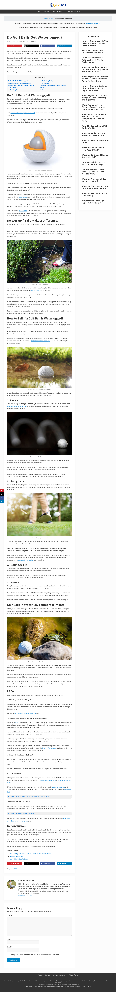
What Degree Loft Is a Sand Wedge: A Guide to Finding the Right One (94, 97)
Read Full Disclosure (73, 984)
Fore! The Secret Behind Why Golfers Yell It (95, 127)
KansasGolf (61, 986)
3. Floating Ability (47, 81)
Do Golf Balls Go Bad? (17, 856)
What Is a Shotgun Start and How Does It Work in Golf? (95, 187)
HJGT (17, 722)
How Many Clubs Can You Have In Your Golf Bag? (93, 163)
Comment (10, 915)
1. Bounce (13, 87)
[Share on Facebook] (2, 498)
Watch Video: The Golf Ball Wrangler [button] (22, 813)
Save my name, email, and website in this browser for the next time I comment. (35, 955)
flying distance (36, 290)
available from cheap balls (47, 780)
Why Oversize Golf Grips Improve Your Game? (93, 201)
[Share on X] (2, 494)
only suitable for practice (26, 560)
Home (45, 18)
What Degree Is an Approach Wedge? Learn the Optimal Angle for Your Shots (95, 78)
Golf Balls (50, 18)
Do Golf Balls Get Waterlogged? (18, 81)
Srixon (44, 748)
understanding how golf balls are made (23, 113)
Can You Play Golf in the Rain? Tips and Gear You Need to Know (30, 854)
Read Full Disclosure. (93, 23)
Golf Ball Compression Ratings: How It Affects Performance (92, 59)
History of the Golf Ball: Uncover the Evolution (93, 51)
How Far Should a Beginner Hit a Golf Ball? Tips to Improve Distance (94, 88)
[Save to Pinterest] (2, 490)
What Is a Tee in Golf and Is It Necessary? (94, 194)
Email (9, 947)
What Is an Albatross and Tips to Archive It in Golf (93, 134)
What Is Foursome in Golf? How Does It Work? (94, 148)
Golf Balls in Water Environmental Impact (53, 85)
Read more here (87, 986)
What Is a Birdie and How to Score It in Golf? (95, 156)
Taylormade (52, 748)
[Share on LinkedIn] (2, 501)
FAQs (42, 87)
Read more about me (25, 896)
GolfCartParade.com (29, 986)
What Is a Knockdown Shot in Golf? (95, 141)
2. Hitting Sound (15, 90)
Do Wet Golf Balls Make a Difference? (20, 83)
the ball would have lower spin (40, 341)
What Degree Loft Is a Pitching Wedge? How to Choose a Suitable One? (93, 107)
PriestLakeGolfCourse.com (45, 986)
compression (22, 197)
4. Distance (45, 83)
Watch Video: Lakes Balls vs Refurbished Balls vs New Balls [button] (29, 797)
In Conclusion (44, 90)
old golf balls (23, 211)
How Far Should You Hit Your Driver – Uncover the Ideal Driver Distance (95, 43)
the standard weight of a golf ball (25, 713)
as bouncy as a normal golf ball (17, 406)
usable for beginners (58, 787)
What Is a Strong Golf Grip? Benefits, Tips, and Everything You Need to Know (94, 117)
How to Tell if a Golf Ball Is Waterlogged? (21, 85)
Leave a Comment (31, 41)
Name (9, 939)
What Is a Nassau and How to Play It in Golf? (94, 180)
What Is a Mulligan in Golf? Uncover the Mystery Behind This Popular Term (95, 69)
